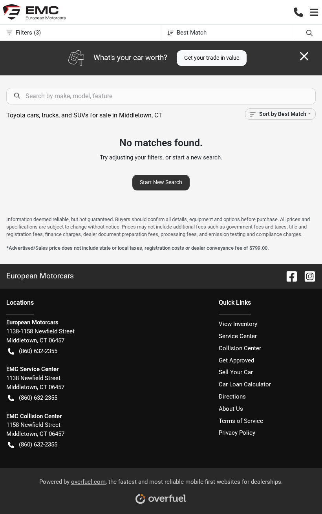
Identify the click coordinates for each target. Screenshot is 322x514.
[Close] (304, 56)
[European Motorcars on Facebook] (289, 275)
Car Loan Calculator (245, 384)
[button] (298, 12)
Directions (232, 396)
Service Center (238, 336)
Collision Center (240, 348)
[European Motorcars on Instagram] (307, 275)
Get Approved (236, 360)
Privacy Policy (237, 432)
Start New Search (161, 182)
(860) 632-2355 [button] (38, 351)
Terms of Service (241, 420)
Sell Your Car (236, 372)
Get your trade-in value (211, 58)
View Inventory (238, 323)
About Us (231, 408)
